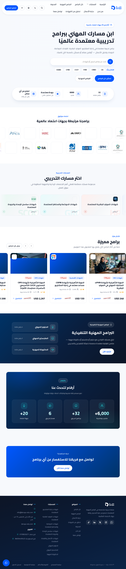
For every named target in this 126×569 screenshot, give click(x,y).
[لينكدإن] (94, 522)
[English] (28, 8)
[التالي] (25, 246)
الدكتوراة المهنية (52, 554)
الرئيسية (103, 4)
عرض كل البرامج (14, 245)
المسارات (92, 4)
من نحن (100, 11)
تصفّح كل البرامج (104, 78)
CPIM (68, 69)
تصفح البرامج (11, 7)
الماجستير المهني (52, 549)
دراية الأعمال (89, 11)
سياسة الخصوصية (29, 564)
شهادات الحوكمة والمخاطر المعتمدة (51, 525)
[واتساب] (111, 522)
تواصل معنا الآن (63, 468)
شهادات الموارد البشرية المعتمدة (50, 518)
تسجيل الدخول (16, 564)
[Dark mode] (35, 8)
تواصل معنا (57, 11)
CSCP (77, 69)
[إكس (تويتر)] (100, 522)
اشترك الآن (107, 351)
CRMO (94, 69)
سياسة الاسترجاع (56, 564)
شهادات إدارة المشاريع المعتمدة (50, 511)
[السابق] (31, 246)
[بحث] (42, 7)
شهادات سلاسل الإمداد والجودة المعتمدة (50, 533)
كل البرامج (79, 4)
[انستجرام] (106, 522)
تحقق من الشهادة (73, 11)
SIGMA (58, 69)
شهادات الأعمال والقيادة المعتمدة (49, 540)
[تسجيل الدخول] (22, 8)
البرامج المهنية (65, 4)
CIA (102, 69)
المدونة (53, 4)
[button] (110, 61)
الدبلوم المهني (53, 545)
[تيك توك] (88, 522)
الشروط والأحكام (43, 564)
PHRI (85, 69)
